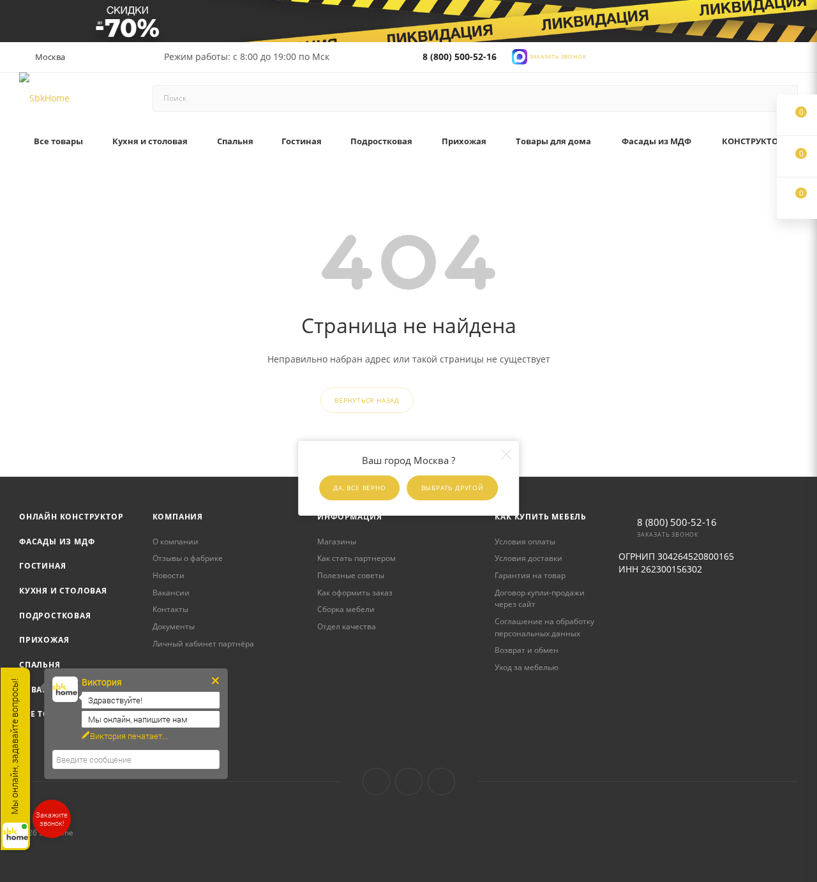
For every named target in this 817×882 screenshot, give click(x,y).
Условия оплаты (525, 541)
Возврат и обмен (526, 650)
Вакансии (171, 592)
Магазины (336, 541)
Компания (178, 516)
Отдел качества (346, 626)
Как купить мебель (541, 516)
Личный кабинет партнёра (203, 643)
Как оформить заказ (355, 592)
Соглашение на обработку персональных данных (544, 627)
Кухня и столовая (63, 590)
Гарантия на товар (530, 575)
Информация (349, 516)
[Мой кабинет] (792, 59)
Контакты (170, 609)
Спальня (40, 664)
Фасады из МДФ (56, 541)
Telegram (409, 781)
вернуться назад (367, 400)
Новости (168, 575)
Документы (174, 626)
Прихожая (44, 639)
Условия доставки (528, 558)
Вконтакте (376, 781)
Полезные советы (350, 575)
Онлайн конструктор (71, 516)
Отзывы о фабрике (188, 558)
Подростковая (55, 615)
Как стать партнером (356, 558)
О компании (176, 541)
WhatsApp (441, 781)
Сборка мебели (346, 609)
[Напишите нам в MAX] (519, 55)
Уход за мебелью (526, 667)
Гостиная (42, 565)
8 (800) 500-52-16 (460, 56)
